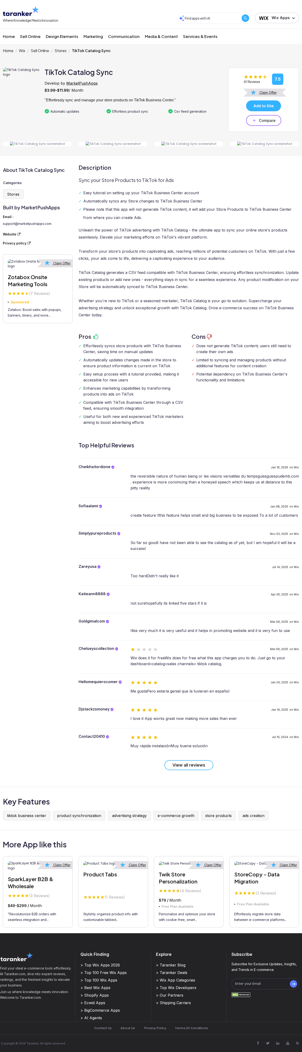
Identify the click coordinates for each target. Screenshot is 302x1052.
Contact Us (103, 1028)
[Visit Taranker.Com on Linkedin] (277, 1043)
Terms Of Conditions (191, 1028)
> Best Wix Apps (95, 987)
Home (9, 36)
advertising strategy (129, 815)
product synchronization (79, 815)
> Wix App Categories (175, 980)
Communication (124, 36)
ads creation (253, 815)
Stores (61, 50)
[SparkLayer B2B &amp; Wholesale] (38, 866)
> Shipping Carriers (173, 1002)
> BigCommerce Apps (100, 1010)
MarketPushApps (82, 83)
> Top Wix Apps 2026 (100, 965)
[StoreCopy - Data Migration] (264, 863)
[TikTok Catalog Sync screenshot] (37, 144)
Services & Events (200, 36)
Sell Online (30, 36)
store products (218, 815)
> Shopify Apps (94, 995)
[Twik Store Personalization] (189, 863)
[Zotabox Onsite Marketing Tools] (38, 264)
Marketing (93, 36)
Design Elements (62, 36)
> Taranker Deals (171, 972)
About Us (128, 1028)
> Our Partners (169, 995)
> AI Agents (91, 1017)
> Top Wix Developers (176, 987)
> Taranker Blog (170, 965)
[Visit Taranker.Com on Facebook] (257, 1043)
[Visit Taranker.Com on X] (267, 1043)
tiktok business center (26, 815)
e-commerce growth (176, 815)
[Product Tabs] (113, 863)
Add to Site (263, 105)
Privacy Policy (155, 1028)
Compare (267, 120)
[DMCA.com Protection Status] (240, 994)
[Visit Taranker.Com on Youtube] (287, 1043)
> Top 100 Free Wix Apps (103, 972)
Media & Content (161, 36)
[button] (277, 17)
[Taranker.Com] (21, 11)
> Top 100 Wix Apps (98, 980)
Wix (22, 50)
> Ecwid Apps (92, 1002)
